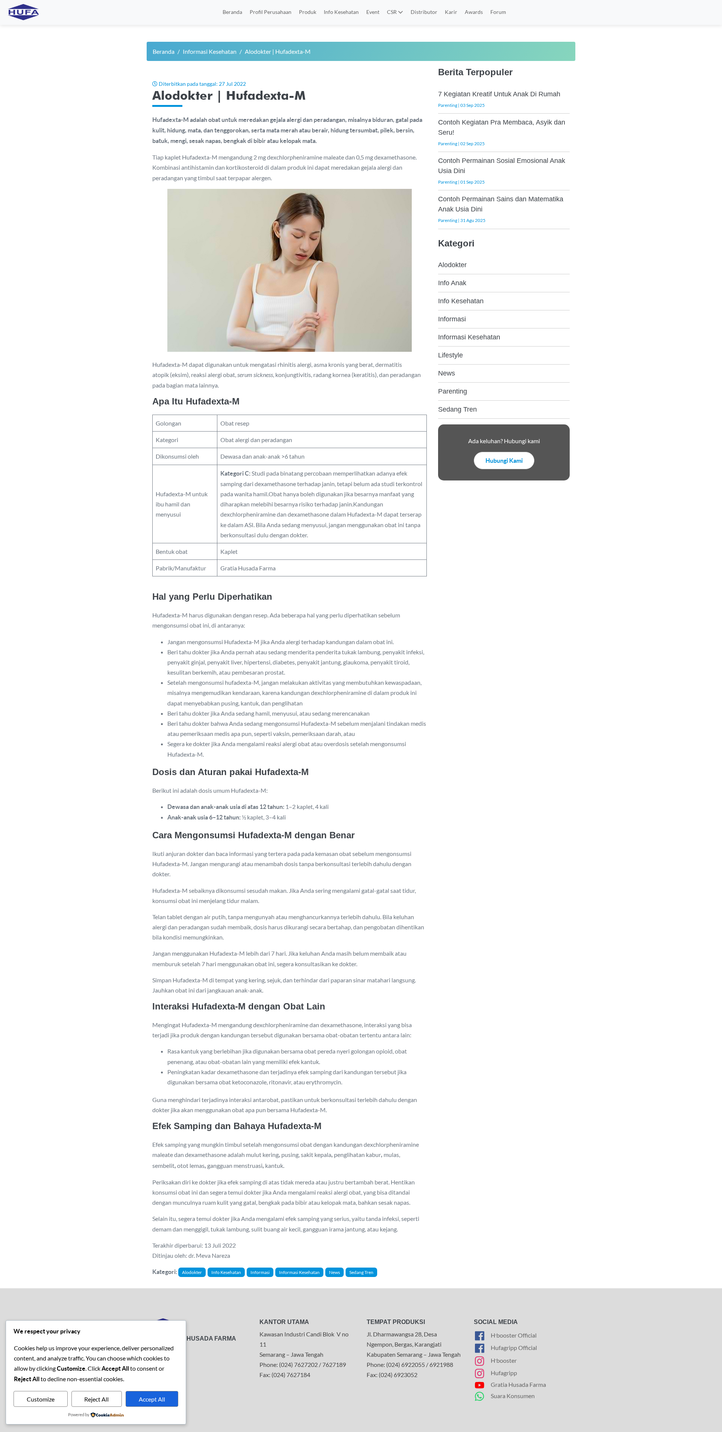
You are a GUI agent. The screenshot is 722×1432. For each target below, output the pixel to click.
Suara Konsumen (513, 1395)
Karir (451, 12)
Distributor (424, 12)
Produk (307, 12)
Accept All (152, 1399)
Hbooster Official (514, 1334)
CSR (392, 12)
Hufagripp (504, 1372)
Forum (498, 12)
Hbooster (504, 1359)
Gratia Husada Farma (518, 1384)
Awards (474, 12)
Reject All (96, 1399)
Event (372, 12)
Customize (41, 1399)
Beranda (232, 12)
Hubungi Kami (504, 460)
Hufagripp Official (514, 1347)
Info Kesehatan (341, 12)
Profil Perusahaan (270, 12)
